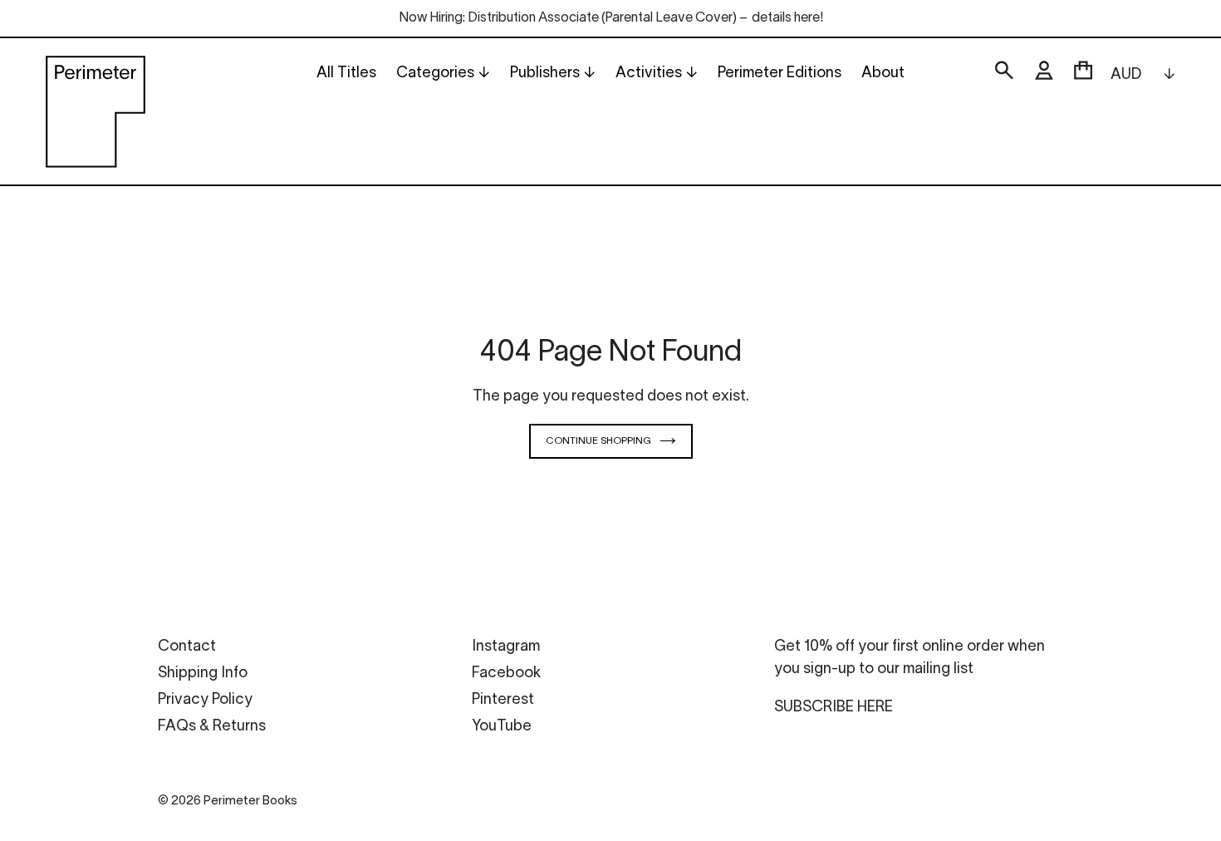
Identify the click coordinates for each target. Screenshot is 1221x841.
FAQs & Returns (212, 727)
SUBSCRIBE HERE (833, 708)
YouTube (502, 727)
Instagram (506, 647)
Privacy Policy (205, 700)
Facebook (506, 673)
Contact (187, 647)
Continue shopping (598, 440)
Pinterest (503, 700)
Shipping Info (203, 673)
